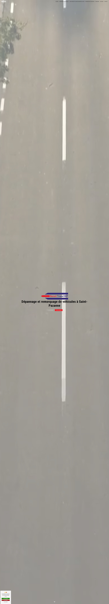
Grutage (101, 1)
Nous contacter (59, 310)
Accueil (57, 1)
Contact (106, 1)
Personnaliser (6, 601)
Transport (97, 1)
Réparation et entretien (89, 1)
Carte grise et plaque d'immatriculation (76, 1)
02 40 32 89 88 (51, 310)
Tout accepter (6, 598)
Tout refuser (5, 600)
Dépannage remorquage (64, 1)
